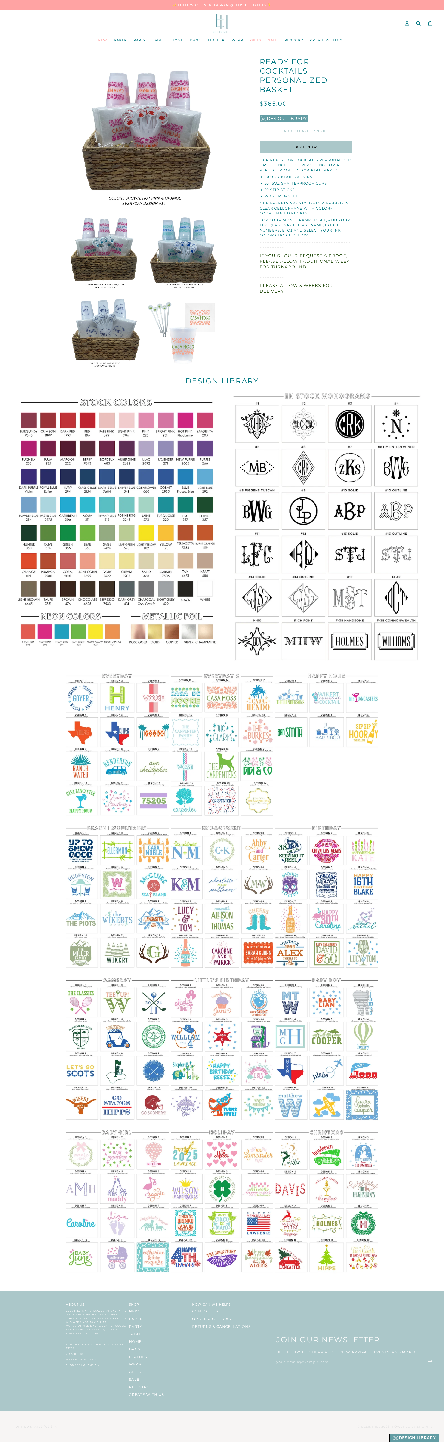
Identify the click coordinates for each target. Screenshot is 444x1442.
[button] (120, 40)
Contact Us (205, 1311)
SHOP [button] (134, 1304)
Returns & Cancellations (221, 1327)
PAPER (136, 1319)
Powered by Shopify (412, 1426)
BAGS (134, 1349)
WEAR (135, 1364)
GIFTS (135, 1372)
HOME (135, 1342)
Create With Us (146, 1395)
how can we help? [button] (211, 1304)
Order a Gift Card (213, 1319)
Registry (139, 1387)
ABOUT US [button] (75, 1304)
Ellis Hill (370, 1426)
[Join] (428, 1361)
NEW (134, 1311)
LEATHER (138, 1357)
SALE (134, 1379)
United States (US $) (34, 1426)
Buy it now (306, 147)
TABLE (135, 1334)
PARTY (135, 1327)
